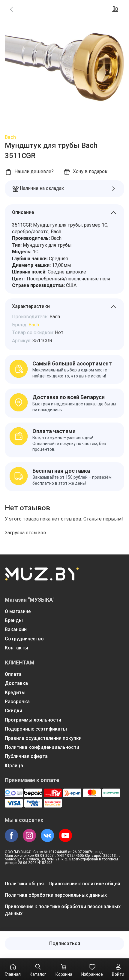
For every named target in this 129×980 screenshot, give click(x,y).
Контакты (16, 648)
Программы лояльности (33, 720)
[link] (11, 9)
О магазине (18, 611)
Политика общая (24, 884)
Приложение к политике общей (84, 884)
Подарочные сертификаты (36, 729)
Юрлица (14, 765)
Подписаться (64, 943)
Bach (10, 137)
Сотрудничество (24, 639)
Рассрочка (17, 701)
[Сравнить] (115, 9)
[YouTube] (65, 835)
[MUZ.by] (42, 578)
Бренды (14, 620)
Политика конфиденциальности (42, 747)
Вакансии (16, 629)
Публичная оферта (26, 756)
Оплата (13, 674)
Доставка (16, 683)
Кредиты (15, 692)
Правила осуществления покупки (43, 738)
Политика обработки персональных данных (56, 895)
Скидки (13, 710)
